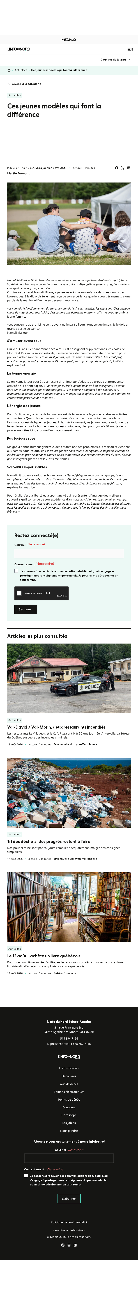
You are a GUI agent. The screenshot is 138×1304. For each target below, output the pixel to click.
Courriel (29, 544)
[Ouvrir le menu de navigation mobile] (131, 49)
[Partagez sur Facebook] (117, 168)
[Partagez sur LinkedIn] (129, 168)
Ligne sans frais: (69, 1043)
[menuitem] (115, 59)
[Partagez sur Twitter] (123, 168)
